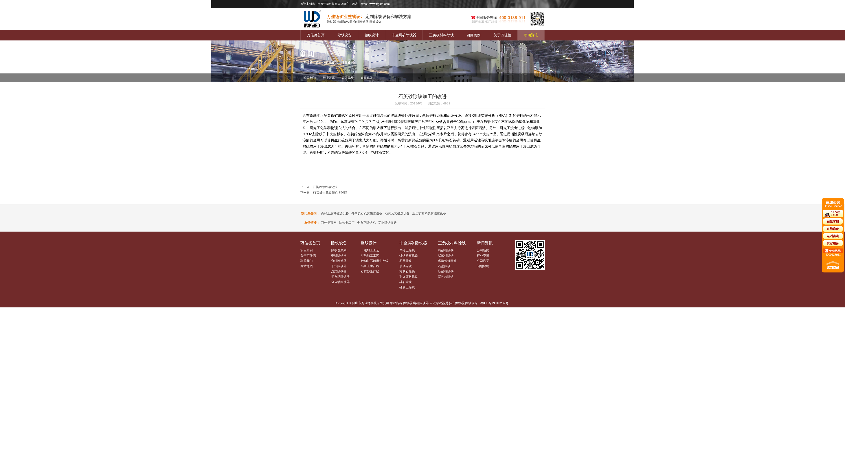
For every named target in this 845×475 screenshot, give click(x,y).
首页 (319, 62)
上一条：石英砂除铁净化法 (318, 187)
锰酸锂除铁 (446, 255)
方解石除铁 (407, 271)
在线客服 (833, 221)
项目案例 (474, 35)
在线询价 (833, 228)
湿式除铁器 (339, 271)
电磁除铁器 (339, 255)
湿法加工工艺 (370, 255)
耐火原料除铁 (408, 276)
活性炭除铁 (446, 276)
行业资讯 (329, 78)
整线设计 (372, 35)
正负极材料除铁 (441, 35)
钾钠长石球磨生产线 (374, 261)
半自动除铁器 (340, 276)
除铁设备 (345, 35)
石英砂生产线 (370, 271)
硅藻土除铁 (407, 287)
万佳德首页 (316, 35)
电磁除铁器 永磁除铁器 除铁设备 (354, 22)
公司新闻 (310, 78)
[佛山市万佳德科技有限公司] (313, 29)
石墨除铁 (444, 266)
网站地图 (306, 266)
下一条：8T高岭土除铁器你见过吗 (323, 192)
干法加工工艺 (370, 250)
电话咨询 (833, 236)
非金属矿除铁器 (404, 35)
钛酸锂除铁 (446, 271)
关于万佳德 (502, 35)
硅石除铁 (405, 282)
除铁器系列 (339, 250)
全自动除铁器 (340, 282)
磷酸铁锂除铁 (447, 261)
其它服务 (833, 243)
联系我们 (306, 261)
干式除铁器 (339, 266)
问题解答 (366, 78)
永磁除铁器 (339, 261)
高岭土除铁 (407, 250)
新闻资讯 (531, 35)
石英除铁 (405, 261)
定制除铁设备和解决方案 (369, 16)
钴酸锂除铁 (446, 250)
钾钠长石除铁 (408, 255)
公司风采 (348, 78)
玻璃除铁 (405, 266)
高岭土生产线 (370, 266)
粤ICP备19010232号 (494, 303)
